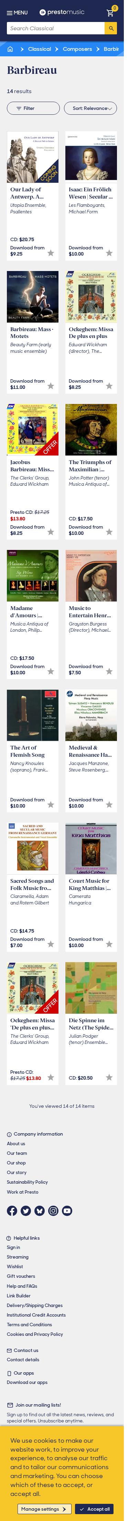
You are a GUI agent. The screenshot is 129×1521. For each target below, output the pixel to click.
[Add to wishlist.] (50, 253)
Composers (77, 49)
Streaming (18, 1257)
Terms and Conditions (29, 1325)
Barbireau (116, 49)
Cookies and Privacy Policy (35, 1334)
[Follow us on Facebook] (14, 1211)
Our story (16, 1172)
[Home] (10, 49)
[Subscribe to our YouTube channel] (69, 1211)
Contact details (23, 1360)
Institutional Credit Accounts (36, 1315)
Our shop (16, 1163)
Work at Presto (23, 1192)
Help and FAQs (22, 1286)
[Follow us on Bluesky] (41, 1211)
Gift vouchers (21, 1276)
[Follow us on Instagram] (55, 1211)
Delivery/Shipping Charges (35, 1305)
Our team (17, 1153)
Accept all (98, 1509)
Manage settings (40, 1509)
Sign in (13, 1247)
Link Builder (19, 1296)
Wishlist (15, 1267)
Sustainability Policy (27, 1182)
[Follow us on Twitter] (27, 1211)
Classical (39, 49)
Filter (29, 108)
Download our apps (27, 1382)
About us (16, 1144)
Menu (21, 12)
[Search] (111, 28)
